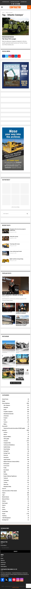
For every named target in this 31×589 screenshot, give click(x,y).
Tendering (4, 515)
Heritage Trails (7, 453)
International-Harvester (8, 413)
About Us (3, 560)
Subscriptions (4, 566)
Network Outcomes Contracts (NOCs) (11, 461)
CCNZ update (6, 438)
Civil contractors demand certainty (12, 295)
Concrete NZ (4, 426)
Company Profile (7, 442)
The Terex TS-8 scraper (9, 39)
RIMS (5, 472)
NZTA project (6, 463)
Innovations (6, 457)
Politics (3, 509)
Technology (6, 480)
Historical (6, 455)
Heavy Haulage (7, 449)
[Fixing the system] (5, 238)
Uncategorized (5, 519)
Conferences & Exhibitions (9, 444)
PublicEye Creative (15, 587)
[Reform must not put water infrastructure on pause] (22, 319)
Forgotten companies (8, 411)
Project (3, 513)
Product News (5, 511)
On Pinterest (6, 180)
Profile (5, 467)
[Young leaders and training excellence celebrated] (22, 307)
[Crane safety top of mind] (5, 253)
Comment (6, 440)
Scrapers (11, 36)
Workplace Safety (7, 486)
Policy (3, 507)
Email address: (4, 545)
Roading (5, 474)
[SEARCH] (27, 213)
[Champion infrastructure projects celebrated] (5, 231)
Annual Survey (5, 399)
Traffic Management (6, 517)
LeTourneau (6, 415)
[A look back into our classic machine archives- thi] (8, 347)
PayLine (3, 505)
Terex (5, 420)
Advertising (3, 562)
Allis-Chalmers (7, 405)
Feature (3, 492)
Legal (3, 494)
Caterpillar (6, 407)
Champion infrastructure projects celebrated (18, 229)
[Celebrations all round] (8, 307)
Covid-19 (4, 488)
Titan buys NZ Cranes (15, 244)
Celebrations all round (7, 311)
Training (5, 482)
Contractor (4, 430)
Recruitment (6, 469)
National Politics (5, 499)
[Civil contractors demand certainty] (15, 285)
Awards (5, 434)
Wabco (5, 424)
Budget (3, 401)
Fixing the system (14, 236)
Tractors (5, 422)
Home (2, 558)
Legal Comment (7, 459)
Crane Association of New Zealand (9, 490)
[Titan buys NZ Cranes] (5, 246)
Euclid (5, 409)
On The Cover (6, 465)
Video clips (6, 484)
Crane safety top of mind (16, 251)
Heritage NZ (6, 451)
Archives (5, 432)
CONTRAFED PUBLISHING (14, 1)
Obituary (4, 501)
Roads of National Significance (10, 476)
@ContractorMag (15, 207)
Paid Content (4, 503)
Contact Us (3, 564)
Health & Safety (7, 447)
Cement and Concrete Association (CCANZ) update (14, 428)
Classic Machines (6, 36)
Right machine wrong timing (16, 259)
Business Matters (7, 436)
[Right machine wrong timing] (5, 260)
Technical (6, 478)
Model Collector (5, 497)
